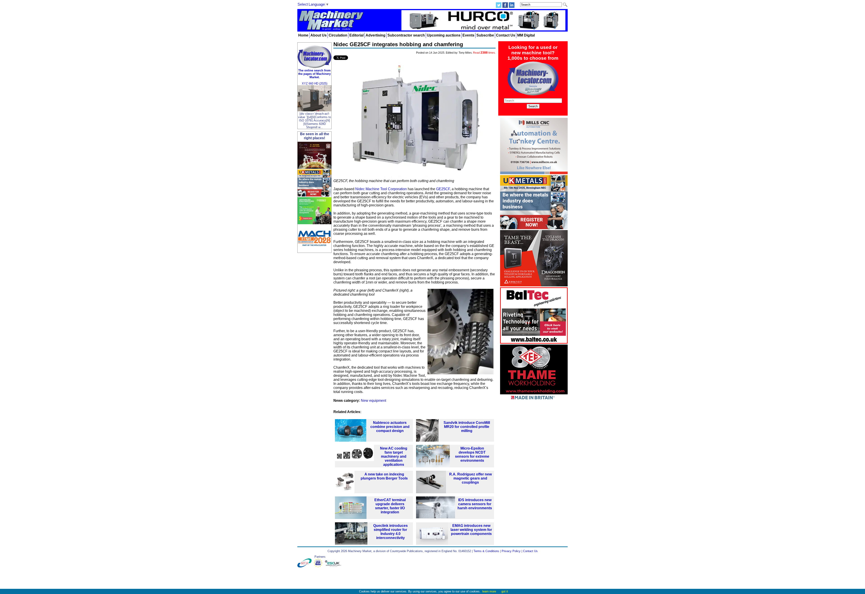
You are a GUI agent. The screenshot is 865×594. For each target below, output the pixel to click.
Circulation (338, 35)
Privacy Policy (511, 551)
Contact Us (505, 35)
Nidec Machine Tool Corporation (381, 189)
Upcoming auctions (443, 35)
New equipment (373, 400)
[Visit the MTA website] (305, 566)
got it (504, 591)
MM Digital (526, 35)
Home (303, 35)
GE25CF (443, 189)
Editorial (356, 35)
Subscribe (485, 35)
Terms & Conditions (486, 551)
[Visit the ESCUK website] (334, 566)
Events (468, 35)
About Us (318, 35)
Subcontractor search (406, 35)
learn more (489, 591)
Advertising (375, 35)
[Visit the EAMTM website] (319, 566)
